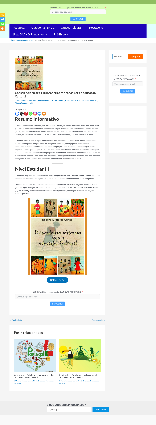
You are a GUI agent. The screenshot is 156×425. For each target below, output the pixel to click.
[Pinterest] (26, 114)
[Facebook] (17, 114)
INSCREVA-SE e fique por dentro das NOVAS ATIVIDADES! (77, 8)
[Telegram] (39, 114)
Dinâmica (33, 101)
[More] (44, 114)
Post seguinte (98, 320)
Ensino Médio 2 (58, 101)
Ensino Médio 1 (44, 101)
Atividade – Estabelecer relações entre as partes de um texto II (79, 376)
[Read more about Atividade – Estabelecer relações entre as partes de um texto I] (35, 355)
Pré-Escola (61, 34)
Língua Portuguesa (47, 381)
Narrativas (17, 383)
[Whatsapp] (31, 114)
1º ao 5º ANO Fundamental (30, 34)
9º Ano (16, 381)
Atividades (23, 381)
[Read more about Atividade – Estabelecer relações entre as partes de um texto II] (80, 355)
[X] (22, 114)
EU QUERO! (78, 19)
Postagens (96, 27)
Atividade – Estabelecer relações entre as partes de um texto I (34, 376)
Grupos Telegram (72, 27)
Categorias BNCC (43, 27)
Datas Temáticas (21, 101)
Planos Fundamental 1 (88, 101)
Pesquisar (18, 27)
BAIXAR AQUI (57, 280)
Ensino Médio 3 (71, 101)
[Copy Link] (2, 15)
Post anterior (16, 320)
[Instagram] (35, 114)
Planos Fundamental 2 (24, 103)
